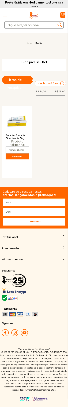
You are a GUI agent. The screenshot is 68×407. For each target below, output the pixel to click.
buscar (61, 25)
